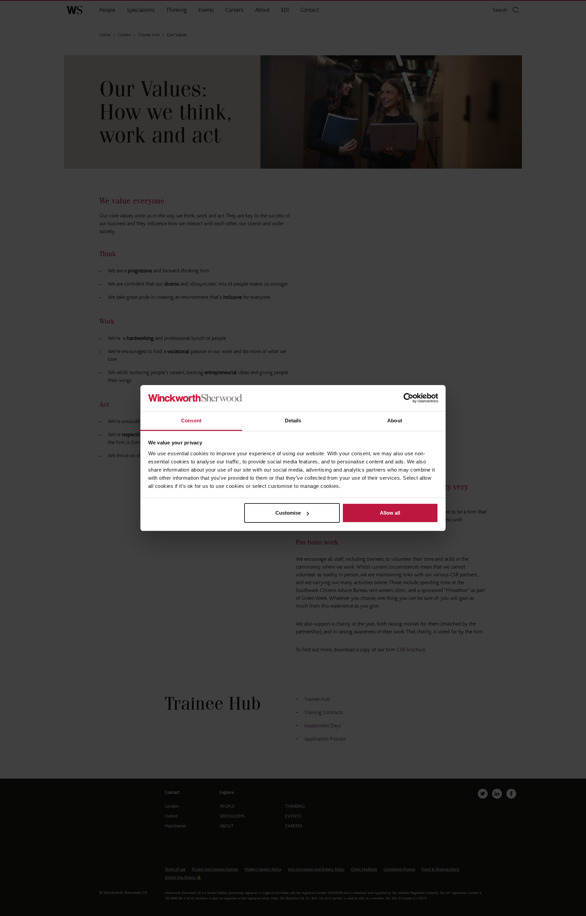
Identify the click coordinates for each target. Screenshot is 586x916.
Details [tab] (293, 420)
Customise (288, 513)
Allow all (390, 513)
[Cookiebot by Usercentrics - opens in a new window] (408, 398)
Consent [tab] (191, 420)
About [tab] (394, 420)
